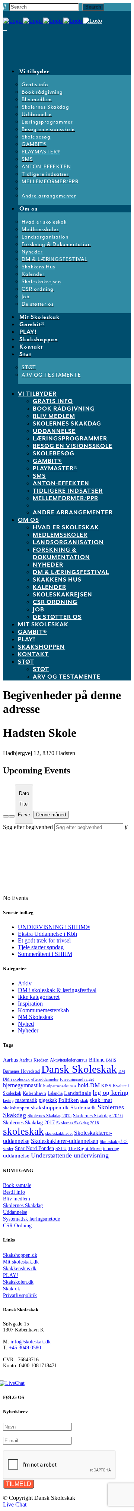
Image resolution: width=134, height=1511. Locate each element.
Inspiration (30, 1003)
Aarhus (10, 1060)
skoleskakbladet (59, 1133)
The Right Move (85, 1148)
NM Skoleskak (35, 1017)
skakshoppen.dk (50, 1107)
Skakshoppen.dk (20, 1255)
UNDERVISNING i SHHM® (54, 927)
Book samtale (17, 1185)
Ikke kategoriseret (39, 997)
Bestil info (14, 1192)
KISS (106, 1086)
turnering (111, 1148)
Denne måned (51, 814)
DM (121, 1071)
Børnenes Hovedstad (21, 1071)
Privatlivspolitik (20, 1295)
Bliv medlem (16, 1199)
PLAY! (10, 1275)
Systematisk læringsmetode (31, 1219)
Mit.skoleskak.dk (21, 1262)
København (34, 1093)
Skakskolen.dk (18, 1282)
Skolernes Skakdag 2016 (98, 1115)
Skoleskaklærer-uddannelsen (64, 1140)
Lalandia (55, 1093)
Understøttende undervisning (70, 1155)
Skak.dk (11, 1289)
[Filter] (12, 816)
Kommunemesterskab (43, 1010)
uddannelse (16, 1155)
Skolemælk (83, 1107)
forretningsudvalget (77, 1079)
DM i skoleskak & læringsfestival (57, 990)
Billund (97, 1060)
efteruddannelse (44, 1079)
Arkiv (25, 983)
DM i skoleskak (16, 1079)
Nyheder (28, 1030)
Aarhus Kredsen (33, 1060)
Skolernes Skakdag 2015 (49, 1115)
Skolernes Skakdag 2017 (29, 1122)
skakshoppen (16, 1107)
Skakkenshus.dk (19, 1268)
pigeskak (48, 1100)
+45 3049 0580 (25, 1347)
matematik (26, 1100)
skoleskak (23, 1131)
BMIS (111, 1060)
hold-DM (89, 1085)
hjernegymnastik (22, 1085)
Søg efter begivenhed (28, 827)
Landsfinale (77, 1093)
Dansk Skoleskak (79, 1069)
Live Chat (14, 1504)
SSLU (61, 1148)
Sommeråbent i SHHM (45, 954)
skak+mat (101, 1100)
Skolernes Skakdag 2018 (77, 1123)
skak (84, 1100)
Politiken (68, 1100)
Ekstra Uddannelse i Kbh (47, 934)
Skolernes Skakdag (23, 1205)
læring (8, 1100)
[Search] (6, 816)
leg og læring (110, 1092)
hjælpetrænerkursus (59, 1086)
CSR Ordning (17, 1225)
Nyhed (26, 1024)
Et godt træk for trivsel (44, 940)
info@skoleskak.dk (30, 1342)
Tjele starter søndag (41, 947)
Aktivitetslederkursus (68, 1060)
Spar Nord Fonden (34, 1148)
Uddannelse (15, 1212)
